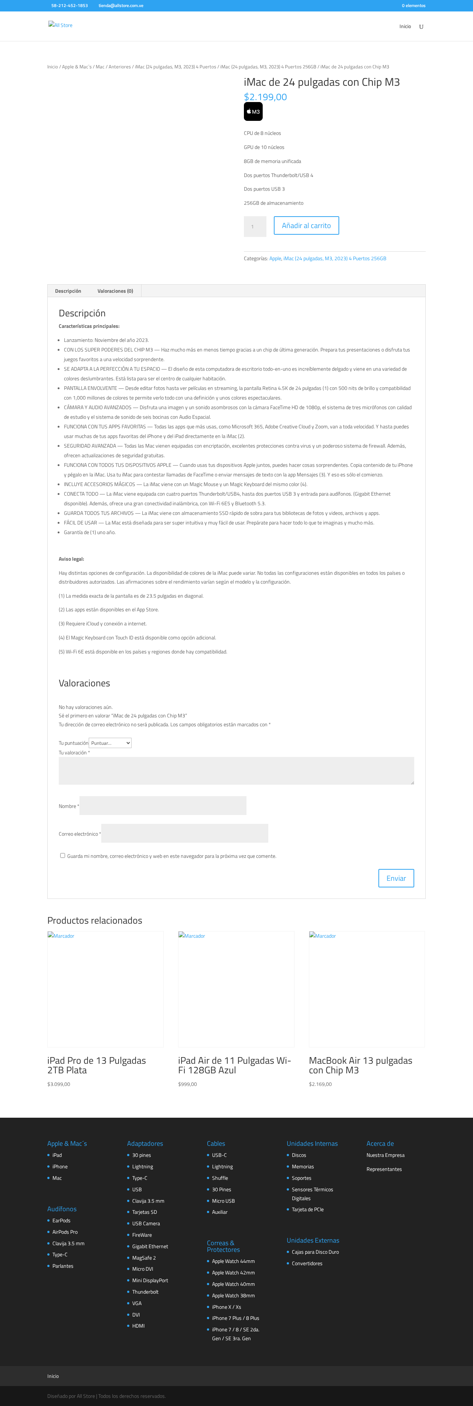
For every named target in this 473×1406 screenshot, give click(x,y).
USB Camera (146, 1223)
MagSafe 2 (144, 1257)
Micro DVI (142, 1269)
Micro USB (223, 1201)
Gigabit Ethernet (150, 1246)
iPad (57, 1155)
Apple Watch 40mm (233, 1284)
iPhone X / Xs (226, 1307)
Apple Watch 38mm (233, 1295)
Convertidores (307, 1263)
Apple (275, 258)
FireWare (142, 1235)
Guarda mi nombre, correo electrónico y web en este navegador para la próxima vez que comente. (171, 856)
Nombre (69, 806)
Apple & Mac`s (77, 66)
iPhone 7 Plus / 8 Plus (235, 1318)
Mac (100, 66)
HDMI (138, 1325)
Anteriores (120, 66)
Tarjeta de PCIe (308, 1209)
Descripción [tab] (68, 291)
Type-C (60, 1254)
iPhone (60, 1166)
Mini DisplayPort (150, 1280)
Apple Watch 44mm (233, 1261)
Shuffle (220, 1178)
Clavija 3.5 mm (68, 1243)
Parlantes (63, 1266)
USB (137, 1189)
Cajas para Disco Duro (315, 1252)
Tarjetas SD (144, 1212)
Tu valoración (74, 752)
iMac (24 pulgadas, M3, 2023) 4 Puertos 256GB (268, 66)
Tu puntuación (74, 743)
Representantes (384, 1169)
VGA (137, 1303)
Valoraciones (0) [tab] (115, 291)
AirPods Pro (65, 1232)
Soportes (302, 1178)
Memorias (303, 1166)
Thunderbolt (145, 1291)
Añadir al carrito (306, 225)
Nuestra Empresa (386, 1155)
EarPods (61, 1220)
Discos (299, 1155)
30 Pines (221, 1189)
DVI (136, 1314)
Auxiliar (220, 1212)
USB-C (219, 1155)
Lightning (142, 1166)
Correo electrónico (80, 834)
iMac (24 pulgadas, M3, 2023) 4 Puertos (175, 66)
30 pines (141, 1155)
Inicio (405, 27)
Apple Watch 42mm (233, 1272)
